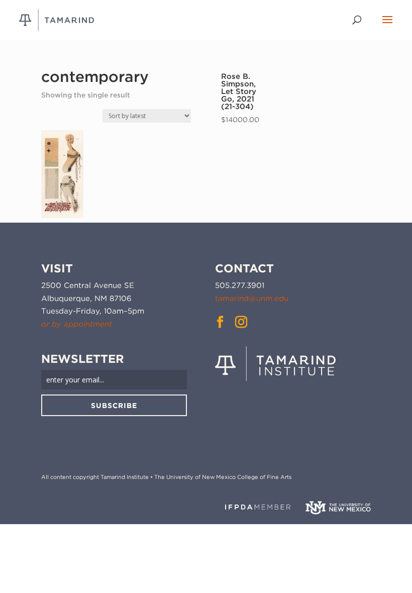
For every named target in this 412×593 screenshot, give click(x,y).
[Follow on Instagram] (241, 322)
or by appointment (76, 324)
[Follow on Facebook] (220, 322)
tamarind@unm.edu (251, 298)
